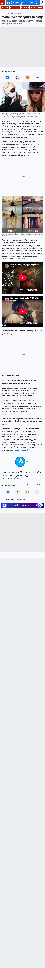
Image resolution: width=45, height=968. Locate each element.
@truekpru (14, 478)
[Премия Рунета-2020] (21, 3)
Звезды (4, 13)
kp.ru (41, 485)
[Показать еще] (37, 77)
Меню (2, 2)
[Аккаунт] (42, 2)
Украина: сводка (36, 8)
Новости (5, 8)
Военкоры (25, 8)
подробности (8, 413)
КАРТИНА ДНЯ (21, 499)
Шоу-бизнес (10, 499)
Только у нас (14, 8)
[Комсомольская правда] (12, 3)
